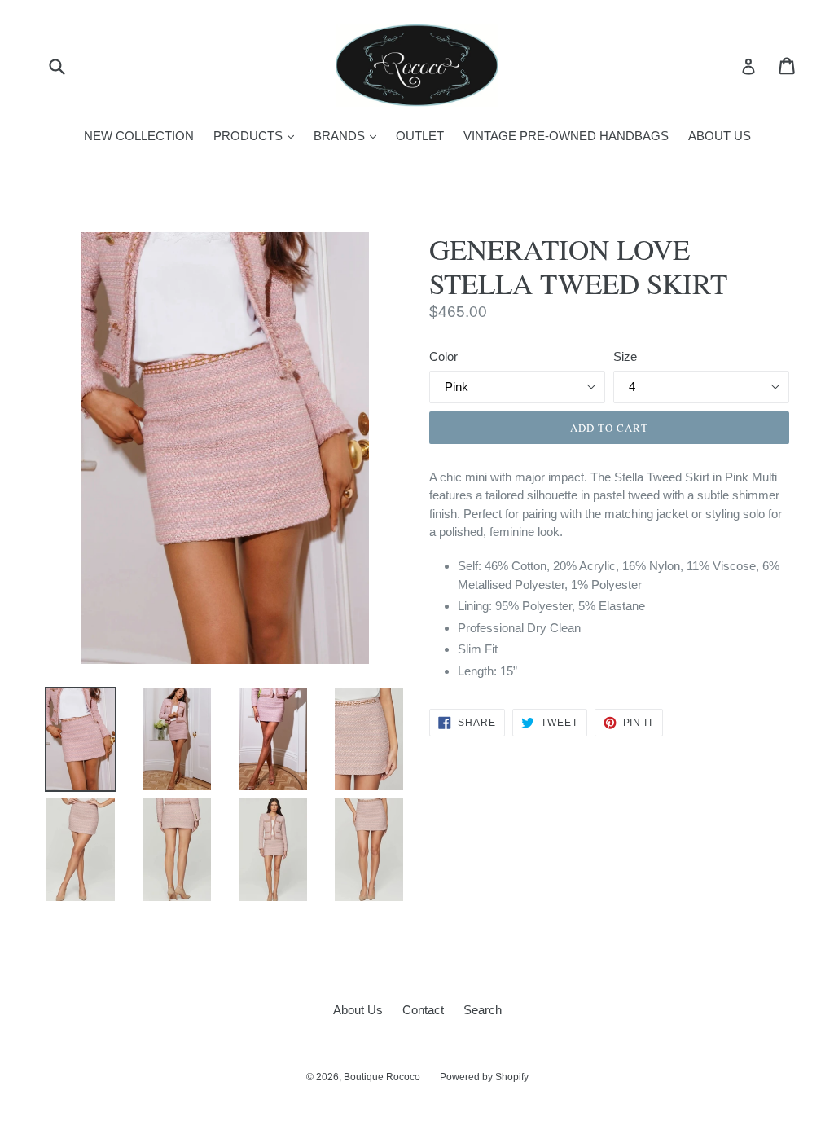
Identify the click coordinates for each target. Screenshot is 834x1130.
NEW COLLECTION (139, 136)
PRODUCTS (257, 135)
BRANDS (349, 135)
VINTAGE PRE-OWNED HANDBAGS (566, 136)
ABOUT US (719, 136)
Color (443, 356)
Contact (423, 1010)
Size (625, 356)
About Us (358, 1010)
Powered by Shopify (484, 1077)
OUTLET (420, 136)
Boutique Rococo (382, 1077)
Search (482, 1010)
